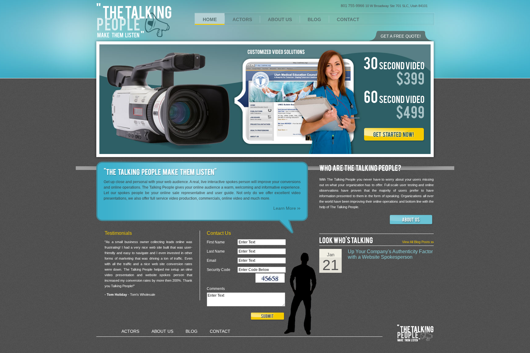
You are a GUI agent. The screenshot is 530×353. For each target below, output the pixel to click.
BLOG (314, 19)
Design (196, 342)
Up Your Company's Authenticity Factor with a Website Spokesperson (390, 254)
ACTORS (242, 19)
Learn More (285, 208)
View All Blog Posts (416, 242)
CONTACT (348, 19)
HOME (210, 19)
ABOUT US (280, 19)
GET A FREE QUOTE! (401, 36)
